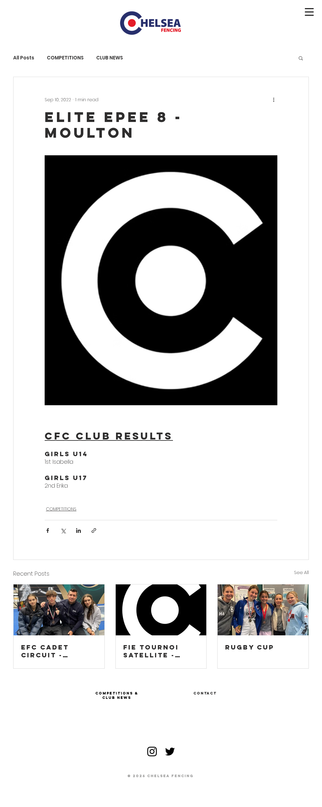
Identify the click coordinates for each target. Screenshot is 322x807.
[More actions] (273, 99)
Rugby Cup (249, 647)
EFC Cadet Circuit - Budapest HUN (54, 651)
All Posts (23, 58)
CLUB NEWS (109, 58)
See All (301, 572)
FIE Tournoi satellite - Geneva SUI (151, 651)
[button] (309, 12)
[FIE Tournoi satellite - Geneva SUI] (161, 609)
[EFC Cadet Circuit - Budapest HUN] (59, 609)
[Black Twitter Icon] (170, 751)
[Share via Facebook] (48, 530)
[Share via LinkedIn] (78, 530)
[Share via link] (94, 530)
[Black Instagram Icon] (152, 751)
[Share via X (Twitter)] (63, 530)
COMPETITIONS (65, 58)
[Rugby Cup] (263, 609)
